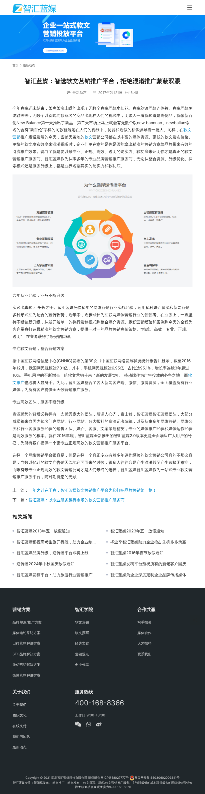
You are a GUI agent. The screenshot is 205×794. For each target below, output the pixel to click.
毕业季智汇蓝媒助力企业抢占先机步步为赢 (148, 542)
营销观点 (82, 654)
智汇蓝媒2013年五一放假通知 (43, 531)
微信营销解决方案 (26, 664)
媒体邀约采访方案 (26, 633)
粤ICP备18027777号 (115, 777)
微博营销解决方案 (26, 675)
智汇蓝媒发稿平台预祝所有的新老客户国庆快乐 (151, 563)
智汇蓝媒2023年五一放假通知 (137, 531)
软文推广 (58, 782)
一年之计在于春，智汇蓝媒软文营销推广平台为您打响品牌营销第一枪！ (92, 490)
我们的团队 (21, 736)
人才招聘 (145, 643)
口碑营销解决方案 (26, 643)
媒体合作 (145, 633)
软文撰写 (82, 633)
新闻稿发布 (41, 782)
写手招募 (145, 622)
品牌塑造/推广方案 (27, 622)
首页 (15, 65)
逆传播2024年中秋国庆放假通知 (45, 563)
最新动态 (79, 92)
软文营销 (82, 622)
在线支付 (19, 726)
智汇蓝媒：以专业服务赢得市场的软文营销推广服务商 (76, 499)
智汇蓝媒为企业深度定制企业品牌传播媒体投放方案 (151, 574)
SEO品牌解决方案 (26, 654)
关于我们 (19, 704)
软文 (88, 136)
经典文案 (82, 643)
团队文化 (19, 715)
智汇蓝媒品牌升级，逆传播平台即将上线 (52, 552)
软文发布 (74, 782)
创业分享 (82, 664)
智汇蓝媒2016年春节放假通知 (137, 552)
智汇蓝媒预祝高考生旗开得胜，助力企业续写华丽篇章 (57, 542)
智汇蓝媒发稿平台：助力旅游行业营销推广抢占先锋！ (57, 574)
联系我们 (145, 654)
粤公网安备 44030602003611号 (157, 777)
